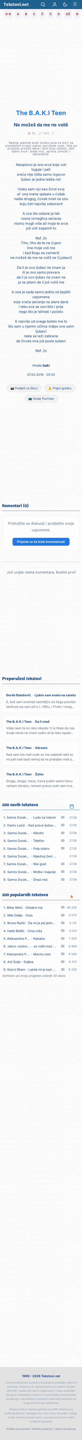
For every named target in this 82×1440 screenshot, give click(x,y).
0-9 (8, 14)
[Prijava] (55, 4)
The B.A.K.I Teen (41, 113)
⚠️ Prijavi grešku (60, 388)
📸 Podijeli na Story (24, 388)
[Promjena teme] (65, 4)
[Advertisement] (41, 63)
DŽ (68, 14)
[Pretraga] (43, 4)
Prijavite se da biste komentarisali (41, 541)
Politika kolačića (42, 1429)
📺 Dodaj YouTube (41, 398)
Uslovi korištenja (65, 1429)
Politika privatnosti (18, 1429)
